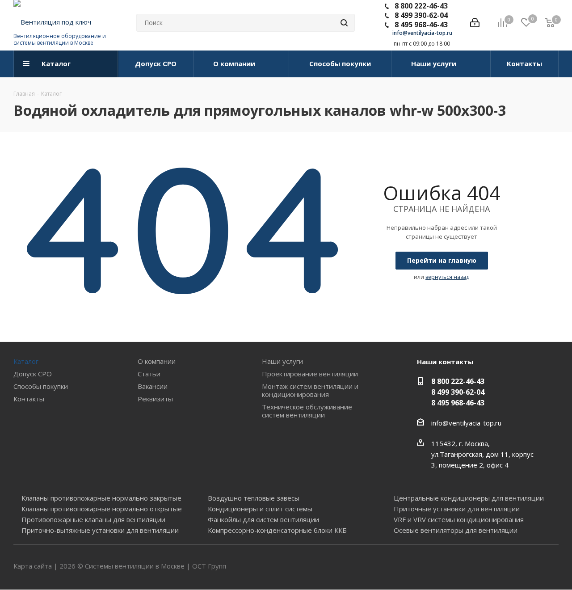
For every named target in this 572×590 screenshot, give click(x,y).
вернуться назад (447, 277)
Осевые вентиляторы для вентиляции (455, 530)
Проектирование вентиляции (310, 373)
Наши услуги (282, 361)
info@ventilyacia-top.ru (422, 33)
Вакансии (153, 386)
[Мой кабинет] (474, 22)
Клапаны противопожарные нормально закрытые (101, 497)
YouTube (552, 567)
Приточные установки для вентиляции (457, 508)
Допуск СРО (32, 373)
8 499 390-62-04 (421, 15)
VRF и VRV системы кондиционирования (459, 519)
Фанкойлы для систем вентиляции (263, 519)
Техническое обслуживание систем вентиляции (307, 410)
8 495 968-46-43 (421, 25)
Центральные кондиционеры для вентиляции (469, 497)
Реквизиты (155, 398)
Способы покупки (40, 386)
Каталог (25, 361)
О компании (157, 361)
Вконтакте (507, 567)
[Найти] (344, 23)
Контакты (28, 398)
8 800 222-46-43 (421, 6)
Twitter (529, 567)
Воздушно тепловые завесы (253, 497)
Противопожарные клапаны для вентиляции (93, 519)
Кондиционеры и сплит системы (260, 508)
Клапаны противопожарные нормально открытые (101, 508)
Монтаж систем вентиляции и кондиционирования (310, 390)
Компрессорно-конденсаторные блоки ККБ (277, 530)
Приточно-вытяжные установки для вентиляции (100, 530)
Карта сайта (32, 565)
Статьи (149, 373)
